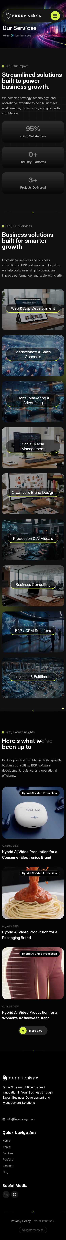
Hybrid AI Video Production (39, 793)
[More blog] (33, 1030)
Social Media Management (33, 446)
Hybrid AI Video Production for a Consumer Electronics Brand (29, 855)
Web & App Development (33, 308)
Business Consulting (33, 584)
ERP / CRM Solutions (33, 630)
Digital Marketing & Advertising (33, 400)
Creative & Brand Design (33, 492)
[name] (55, 15)
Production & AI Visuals (33, 538)
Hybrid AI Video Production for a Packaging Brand (29, 935)
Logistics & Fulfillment (33, 676)
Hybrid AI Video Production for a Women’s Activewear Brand (29, 1015)
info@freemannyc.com (21, 1119)
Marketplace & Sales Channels (33, 354)
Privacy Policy (21, 1221)
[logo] (21, 16)
